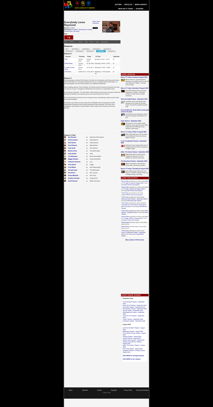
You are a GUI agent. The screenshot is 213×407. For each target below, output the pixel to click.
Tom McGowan (72, 156)
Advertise (85, 390)
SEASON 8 (101, 51)
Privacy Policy (128, 390)
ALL (67, 49)
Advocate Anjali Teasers (134, 201)
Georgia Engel (72, 170)
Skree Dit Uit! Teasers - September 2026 (135, 305)
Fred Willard (72, 167)
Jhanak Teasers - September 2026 (133, 310)
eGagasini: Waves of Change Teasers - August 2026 (134, 351)
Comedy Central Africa (69, 68)
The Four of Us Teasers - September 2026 (133, 316)
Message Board (104, 42)
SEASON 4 (107, 49)
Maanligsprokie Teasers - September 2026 (133, 313)
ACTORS (118, 4)
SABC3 (76, 29)
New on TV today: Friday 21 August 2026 (133, 132)
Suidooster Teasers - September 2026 (134, 321)
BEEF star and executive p (135, 195)
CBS (66, 59)
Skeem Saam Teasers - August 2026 (133, 340)
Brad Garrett (72, 143)
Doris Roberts (72, 145)
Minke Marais (125, 226)
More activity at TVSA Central (135, 240)
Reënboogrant (125, 222)
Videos (97, 42)
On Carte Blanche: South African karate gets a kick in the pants (135, 111)
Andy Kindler (72, 153)
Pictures (92, 42)
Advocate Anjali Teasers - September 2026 (134, 99)
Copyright (114, 390)
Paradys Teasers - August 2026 (132, 336)
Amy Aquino (72, 164)
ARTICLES (128, 4)
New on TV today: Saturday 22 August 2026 (134, 88)
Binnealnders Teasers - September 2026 (135, 309)
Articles (86, 42)
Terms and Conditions (142, 390)
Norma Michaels (73, 175)
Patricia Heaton (73, 140)
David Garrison (73, 181)
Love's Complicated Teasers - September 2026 (134, 142)
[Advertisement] (106, 16)
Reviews (80, 42)
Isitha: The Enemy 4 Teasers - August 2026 (134, 346)
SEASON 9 (111, 51)
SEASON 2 (86, 49)
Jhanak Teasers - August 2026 (132, 338)
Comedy (72, 28)
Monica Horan (72, 151)
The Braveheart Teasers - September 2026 (134, 161)
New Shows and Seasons (132, 185)
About (70, 390)
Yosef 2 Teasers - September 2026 (133, 319)
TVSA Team (124, 193)
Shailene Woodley (74, 178)
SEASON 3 (96, 49)
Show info (72, 42)
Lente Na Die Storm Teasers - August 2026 (134, 329)
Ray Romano (72, 137)
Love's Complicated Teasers (132, 235)
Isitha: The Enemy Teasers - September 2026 (135, 152)
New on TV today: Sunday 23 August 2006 (134, 77)
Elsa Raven (71, 173)
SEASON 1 (75, 49)
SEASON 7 (90, 51)
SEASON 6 (79, 51)
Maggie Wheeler (73, 159)
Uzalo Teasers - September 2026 (131, 121)
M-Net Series (82, 29)
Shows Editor (125, 181)
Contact (99, 390)
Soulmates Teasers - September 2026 (134, 307)
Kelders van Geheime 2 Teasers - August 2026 (132, 342)
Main (66, 42)
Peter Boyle (71, 148)
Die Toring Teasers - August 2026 (133, 349)
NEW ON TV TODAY (125, 9)
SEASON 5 (69, 51)
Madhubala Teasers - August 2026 (133, 331)
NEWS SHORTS (141, 4)
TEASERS (139, 9)
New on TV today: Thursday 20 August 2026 (135, 169)
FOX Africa (76, 31)
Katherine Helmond (74, 162)
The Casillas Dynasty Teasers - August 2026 (134, 334)
